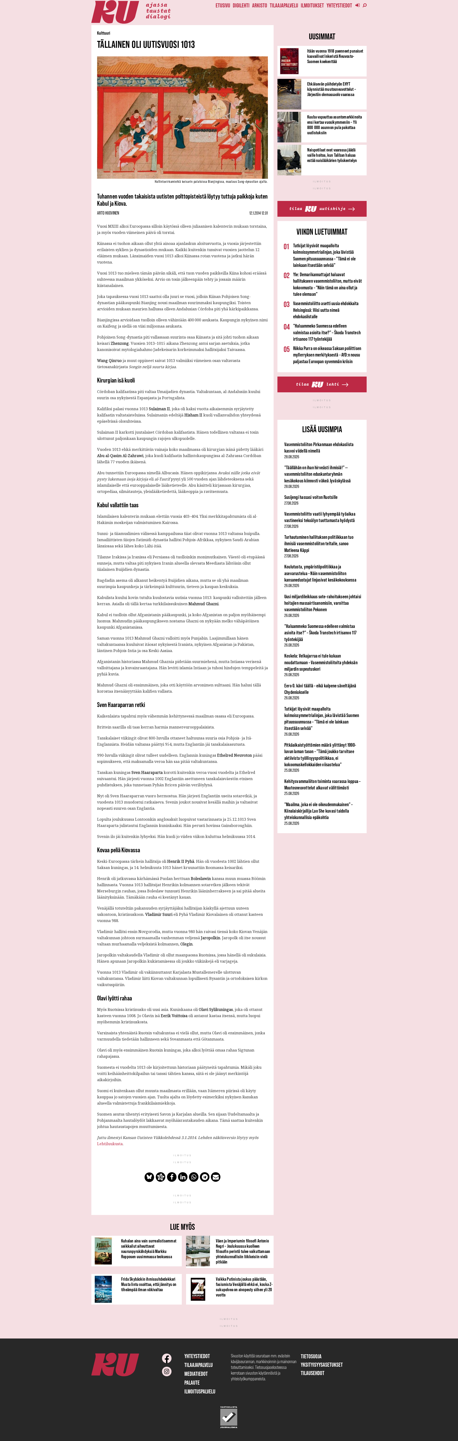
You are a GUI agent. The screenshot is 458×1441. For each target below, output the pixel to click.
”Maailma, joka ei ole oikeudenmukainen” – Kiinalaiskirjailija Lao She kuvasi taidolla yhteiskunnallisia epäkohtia (318, 811)
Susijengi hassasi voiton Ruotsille (311, 497)
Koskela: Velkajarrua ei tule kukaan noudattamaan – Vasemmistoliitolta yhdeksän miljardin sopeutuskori (321, 662)
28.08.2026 (291, 456)
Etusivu (223, 5)
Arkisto (259, 5)
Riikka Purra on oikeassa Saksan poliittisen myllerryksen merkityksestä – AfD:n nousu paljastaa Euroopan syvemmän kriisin (327, 354)
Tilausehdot (312, 1373)
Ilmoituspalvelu (199, 1391)
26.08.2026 (291, 585)
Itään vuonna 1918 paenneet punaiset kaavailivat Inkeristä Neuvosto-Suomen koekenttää (335, 56)
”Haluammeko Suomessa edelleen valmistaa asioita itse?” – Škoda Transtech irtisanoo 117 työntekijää (327, 332)
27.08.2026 (291, 503)
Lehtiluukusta (110, 1143)
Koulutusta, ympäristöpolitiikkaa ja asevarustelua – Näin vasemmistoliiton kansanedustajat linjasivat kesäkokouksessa (320, 573)
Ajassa (156, 4)
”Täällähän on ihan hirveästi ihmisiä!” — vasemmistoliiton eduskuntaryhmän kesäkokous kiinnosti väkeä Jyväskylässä (317, 474)
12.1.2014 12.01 (258, 213)
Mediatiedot (196, 1374)
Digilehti (241, 5)
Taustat (158, 10)
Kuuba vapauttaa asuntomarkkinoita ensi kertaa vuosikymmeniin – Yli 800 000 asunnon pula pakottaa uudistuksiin (334, 124)
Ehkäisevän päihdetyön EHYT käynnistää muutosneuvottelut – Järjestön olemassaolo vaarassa (331, 89)
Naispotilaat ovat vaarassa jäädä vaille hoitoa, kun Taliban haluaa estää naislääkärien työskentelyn (332, 155)
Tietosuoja (311, 1356)
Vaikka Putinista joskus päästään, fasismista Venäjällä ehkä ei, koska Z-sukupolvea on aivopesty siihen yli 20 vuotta (244, 1286)
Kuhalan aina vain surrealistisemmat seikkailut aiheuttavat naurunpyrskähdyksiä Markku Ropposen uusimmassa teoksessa (148, 1248)
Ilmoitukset (312, 5)
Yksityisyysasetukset (322, 1364)
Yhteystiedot (339, 5)
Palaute (192, 1382)
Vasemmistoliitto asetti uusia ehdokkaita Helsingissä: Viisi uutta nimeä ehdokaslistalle (326, 310)
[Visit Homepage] (115, 12)
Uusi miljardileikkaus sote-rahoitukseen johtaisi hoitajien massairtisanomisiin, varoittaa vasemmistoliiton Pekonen (322, 603)
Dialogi (158, 16)
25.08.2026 (291, 770)
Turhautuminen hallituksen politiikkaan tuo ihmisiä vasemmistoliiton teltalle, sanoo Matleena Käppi (319, 543)
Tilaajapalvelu (284, 5)
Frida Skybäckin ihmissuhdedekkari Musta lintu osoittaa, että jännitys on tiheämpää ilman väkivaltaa (149, 1284)
